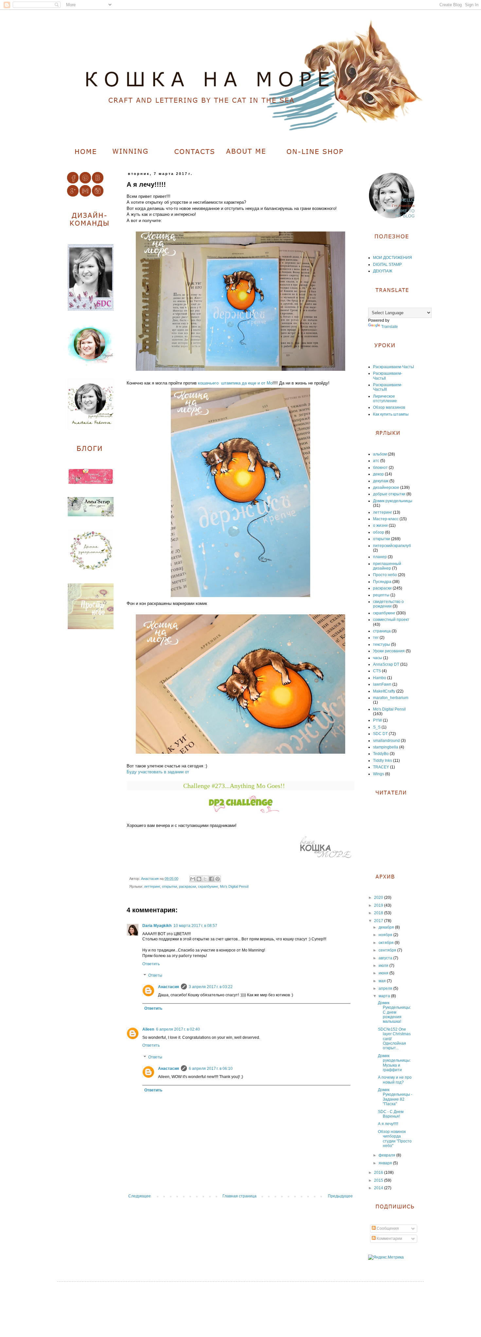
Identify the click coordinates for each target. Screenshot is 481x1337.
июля (384, 965)
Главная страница (240, 1196)
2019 (379, 905)
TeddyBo (381, 753)
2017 (379, 920)
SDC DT (380, 733)
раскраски (187, 886)
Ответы (155, 975)
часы (377, 658)
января (386, 1163)
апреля (386, 988)
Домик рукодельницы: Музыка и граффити (394, 1063)
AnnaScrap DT (386, 664)
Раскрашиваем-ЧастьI (393, 367)
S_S (377, 727)
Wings (378, 774)
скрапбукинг (208, 886)
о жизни (380, 525)
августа (386, 958)
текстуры (381, 644)
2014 (379, 1188)
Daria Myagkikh (156, 925)
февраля (387, 1155)
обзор (378, 532)
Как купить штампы (391, 414)
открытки (169, 886)
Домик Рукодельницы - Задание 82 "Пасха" (395, 1097)
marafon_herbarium (390, 697)
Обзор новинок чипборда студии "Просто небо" (395, 1138)
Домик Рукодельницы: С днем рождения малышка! (394, 1012)
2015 (379, 1180)
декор (378, 474)
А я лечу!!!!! (388, 1124)
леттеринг (152, 886)
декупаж (380, 481)
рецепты (381, 595)
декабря (387, 927)
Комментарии (389, 1238)
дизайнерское (386, 487)
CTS (377, 671)
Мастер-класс (386, 519)
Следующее (139, 1196)
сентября (388, 950)
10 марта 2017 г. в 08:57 (195, 925)
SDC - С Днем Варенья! (390, 1114)
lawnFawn (382, 684)
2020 (379, 897)
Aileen (148, 1029)
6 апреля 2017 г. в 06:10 (211, 1068)
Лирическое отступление (385, 398)
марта (385, 996)
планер (380, 557)
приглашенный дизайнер (387, 566)
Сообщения (387, 1228)
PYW (377, 720)
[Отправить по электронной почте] (192, 879)
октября (387, 942)
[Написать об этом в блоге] (199, 879)
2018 (379, 913)
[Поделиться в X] (205, 879)
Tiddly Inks (382, 760)
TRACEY (381, 767)
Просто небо (385, 575)
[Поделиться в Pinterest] (217, 879)
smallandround (386, 740)
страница (382, 631)
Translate (389, 326)
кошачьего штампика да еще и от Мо (235, 383)
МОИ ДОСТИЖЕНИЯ (392, 257)
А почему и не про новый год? (395, 1079)
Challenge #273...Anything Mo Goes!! (234, 785)
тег (376, 637)
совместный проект (391, 619)
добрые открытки (389, 494)
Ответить (151, 964)
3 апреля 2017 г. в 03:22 (211, 987)
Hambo (379, 678)
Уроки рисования (389, 651)
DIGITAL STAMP (387, 264)
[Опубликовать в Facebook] (211, 879)
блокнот (380, 467)
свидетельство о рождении (388, 604)
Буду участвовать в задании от (158, 771)
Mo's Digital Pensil (234, 886)
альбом (380, 454)
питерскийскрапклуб (392, 545)
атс (376, 460)
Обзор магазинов (389, 407)
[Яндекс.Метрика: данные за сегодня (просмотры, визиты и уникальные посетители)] (386, 1257)
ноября (386, 935)
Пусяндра (382, 581)
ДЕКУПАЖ (382, 271)
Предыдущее (340, 1196)
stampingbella (385, 747)
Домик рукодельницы (392, 501)
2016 (379, 1172)
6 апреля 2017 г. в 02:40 (178, 1029)
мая (383, 981)
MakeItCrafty (384, 691)
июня (384, 973)
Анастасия (168, 987)
